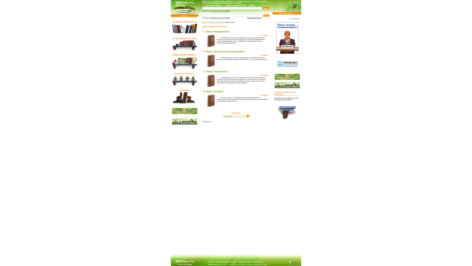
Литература (206, 1)
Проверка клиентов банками (220, 11)
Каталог (205, 22)
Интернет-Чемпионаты (254, 264)
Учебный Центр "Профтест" (238, 264)
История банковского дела (243, 1)
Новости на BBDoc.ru (287, 13)
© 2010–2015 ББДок (184, 264)
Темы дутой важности (216, 22)
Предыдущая (228, 116)
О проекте (211, 261)
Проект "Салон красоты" (217, 71)
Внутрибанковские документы (222, 1)
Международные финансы (211, 3)
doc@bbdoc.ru (290, 98)
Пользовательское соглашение (226, 261)
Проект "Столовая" (214, 91)
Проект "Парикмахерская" (218, 31)
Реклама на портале (244, 261)
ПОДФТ (264, 264)
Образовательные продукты (232, 3)
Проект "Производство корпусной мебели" (225, 51)
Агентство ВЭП (224, 264)
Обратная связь (258, 261)
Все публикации (294, 18)
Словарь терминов (260, 1)
